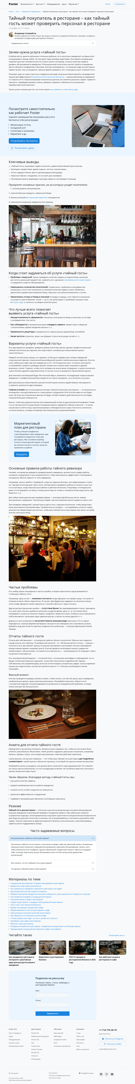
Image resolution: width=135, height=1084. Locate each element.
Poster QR (35, 1033)
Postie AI (34, 1056)
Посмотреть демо (24, 147)
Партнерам (80, 1039)
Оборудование (53, 4)
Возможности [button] (27, 4)
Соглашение (53, 1073)
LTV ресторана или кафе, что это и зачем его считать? (34, 918)
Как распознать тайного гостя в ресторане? (30, 838)
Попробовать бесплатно (24, 140)
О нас (78, 1033)
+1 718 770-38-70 (108, 1029)
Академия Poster (60, 1039)
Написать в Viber (114, 1044)
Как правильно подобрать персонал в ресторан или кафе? (36, 888)
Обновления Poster (16, 1046)
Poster (13, 4)
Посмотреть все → (117, 935)
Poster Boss (35, 1046)
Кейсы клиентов (82, 1049)
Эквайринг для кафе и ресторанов (26, 921)
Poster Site (35, 1039)
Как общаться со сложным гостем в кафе (28, 915)
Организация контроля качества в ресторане (30, 913)
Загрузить (21, 454)
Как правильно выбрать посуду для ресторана (31, 897)
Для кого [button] (40, 4)
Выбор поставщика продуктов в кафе (27, 907)
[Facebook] (101, 1074)
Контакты (80, 1043)
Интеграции (35, 1059)
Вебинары (58, 1036)
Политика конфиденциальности (59, 1075)
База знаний (58, 1033)
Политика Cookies (55, 1078)
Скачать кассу (14, 1043)
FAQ (78, 1046)
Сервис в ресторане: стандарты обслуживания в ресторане (37, 902)
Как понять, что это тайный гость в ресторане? (31, 863)
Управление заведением (31, 11)
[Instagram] (106, 1074)
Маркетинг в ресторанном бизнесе (26, 886)
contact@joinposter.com (107, 1049)
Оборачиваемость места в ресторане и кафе (30, 910)
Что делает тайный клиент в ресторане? (28, 869)
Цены (64, 4)
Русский (14, 1073)
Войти (107, 4)
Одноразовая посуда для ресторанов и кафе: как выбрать (36, 929)
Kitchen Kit (35, 1052)
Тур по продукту (15, 1033)
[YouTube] (112, 1074)
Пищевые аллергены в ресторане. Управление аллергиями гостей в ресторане (45, 926)
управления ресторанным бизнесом (48, 77)
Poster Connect (36, 1049)
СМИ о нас (80, 1036)
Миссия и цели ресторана (22, 923)
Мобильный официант (40, 1036)
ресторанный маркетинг (37, 197)
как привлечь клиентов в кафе (64, 89)
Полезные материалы (62, 1046)
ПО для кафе (17, 302)
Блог (17, 11)
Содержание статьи (19, 43)
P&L (32, 1043)
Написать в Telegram (114, 1039)
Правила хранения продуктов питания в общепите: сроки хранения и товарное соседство (50, 894)
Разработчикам (87, 1073)
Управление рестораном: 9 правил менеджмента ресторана (37, 883)
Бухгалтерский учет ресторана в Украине (29, 891)
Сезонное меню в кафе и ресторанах (27, 899)
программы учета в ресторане (77, 280)
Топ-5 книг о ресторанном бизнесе (26, 905)
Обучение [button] (72, 4)
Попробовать (120, 4)
